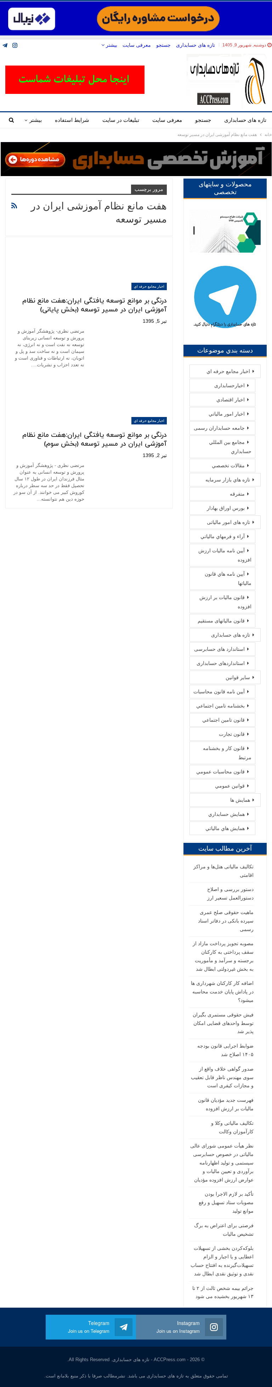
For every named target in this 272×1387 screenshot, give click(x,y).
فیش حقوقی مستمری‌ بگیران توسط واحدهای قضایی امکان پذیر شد (223, 1023)
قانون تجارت (232, 734)
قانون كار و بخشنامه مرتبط (227, 752)
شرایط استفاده (72, 120)
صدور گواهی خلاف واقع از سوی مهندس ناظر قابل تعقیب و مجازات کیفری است (222, 1077)
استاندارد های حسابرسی (219, 649)
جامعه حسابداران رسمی (219, 428)
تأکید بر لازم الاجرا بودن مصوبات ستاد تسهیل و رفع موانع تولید (226, 1202)
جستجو (163, 45)
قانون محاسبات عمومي (220, 771)
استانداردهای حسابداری (221, 663)
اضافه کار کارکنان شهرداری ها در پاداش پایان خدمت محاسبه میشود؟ (222, 991)
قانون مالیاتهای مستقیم (221, 621)
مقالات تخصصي (228, 465)
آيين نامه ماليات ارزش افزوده (224, 555)
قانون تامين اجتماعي (223, 720)
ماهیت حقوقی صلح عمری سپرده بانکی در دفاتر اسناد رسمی (226, 920)
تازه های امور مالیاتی (228, 522)
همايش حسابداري (226, 814)
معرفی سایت (137, 45)
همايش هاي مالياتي (225, 828)
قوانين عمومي (230, 786)
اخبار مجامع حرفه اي (149, 286)
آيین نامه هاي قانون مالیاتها (228, 578)
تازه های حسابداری (195, 45)
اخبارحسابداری (229, 385)
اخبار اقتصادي (230, 399)
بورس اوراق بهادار (226, 508)
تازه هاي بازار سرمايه (227, 480)
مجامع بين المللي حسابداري (230, 446)
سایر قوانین (238, 677)
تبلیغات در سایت (120, 120)
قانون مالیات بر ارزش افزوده (225, 601)
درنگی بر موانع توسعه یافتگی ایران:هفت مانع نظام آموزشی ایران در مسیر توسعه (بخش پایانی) (94, 305)
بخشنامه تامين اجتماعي (220, 706)
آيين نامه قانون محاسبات (219, 691)
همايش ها (240, 800)
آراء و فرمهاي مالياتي (222, 536)
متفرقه (237, 494)
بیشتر (110, 45)
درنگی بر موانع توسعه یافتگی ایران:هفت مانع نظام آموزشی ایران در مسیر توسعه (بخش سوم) (94, 439)
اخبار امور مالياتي (227, 414)
